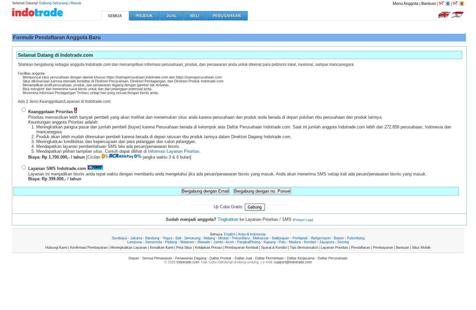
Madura (295, 242)
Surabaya (119, 238)
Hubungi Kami (56, 247)
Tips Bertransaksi (304, 247)
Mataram (187, 242)
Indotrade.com (187, 262)
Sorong (343, 242)
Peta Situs (184, 247)
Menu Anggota (405, 3)
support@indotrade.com (293, 262)
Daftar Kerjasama (300, 258)
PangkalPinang (248, 242)
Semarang (192, 238)
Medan (223, 238)
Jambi (218, 242)
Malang (209, 238)
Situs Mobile (421, 247)
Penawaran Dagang (190, 258)
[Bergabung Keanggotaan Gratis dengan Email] (255, 206)
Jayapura (326, 242)
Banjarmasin (321, 238)
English (229, 234)
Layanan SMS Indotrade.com (57, 168)
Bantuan (428, 3)
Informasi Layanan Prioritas (173, 151)
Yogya (167, 238)
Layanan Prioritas (334, 247)
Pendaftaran (360, 247)
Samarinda (153, 242)
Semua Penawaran (157, 258)
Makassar (261, 238)
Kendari (310, 242)
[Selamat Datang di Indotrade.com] (37, 14)
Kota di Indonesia (251, 234)
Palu (282, 242)
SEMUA (115, 16)
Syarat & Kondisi (274, 247)
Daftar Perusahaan (332, 258)
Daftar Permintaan (269, 258)
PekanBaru (241, 238)
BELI (194, 16)
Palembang (356, 238)
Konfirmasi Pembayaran (89, 247)
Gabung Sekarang (53, 3)
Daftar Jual (243, 258)
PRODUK (144, 16)
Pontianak (300, 238)
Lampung (134, 242)
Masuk (76, 3)
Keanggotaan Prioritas (50, 111)
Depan (134, 258)
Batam (339, 238)
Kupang (270, 242)
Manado (204, 242)
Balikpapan (280, 238)
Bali (178, 238)
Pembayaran (383, 247)
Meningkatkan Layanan (128, 247)
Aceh (230, 242)
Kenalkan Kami (161, 247)
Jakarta (136, 238)
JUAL (171, 16)
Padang (171, 242)
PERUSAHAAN (227, 16)
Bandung (152, 238)
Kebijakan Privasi (208, 247)
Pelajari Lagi (303, 219)
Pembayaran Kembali (241, 247)
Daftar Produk (221, 258)
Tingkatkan (228, 219)
